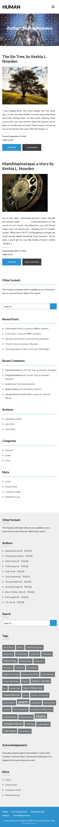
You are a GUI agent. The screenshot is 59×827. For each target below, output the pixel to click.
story (10, 254)
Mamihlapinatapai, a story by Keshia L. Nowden (28, 166)
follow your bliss (25, 661)
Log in (8, 481)
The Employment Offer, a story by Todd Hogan (27, 349)
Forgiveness (39, 661)
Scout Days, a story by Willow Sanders (23, 333)
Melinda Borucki (12, 551)
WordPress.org (12, 497)
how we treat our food (30, 674)
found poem (7, 668)
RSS (26, 551)
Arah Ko (9, 571)
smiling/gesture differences (41, 709)
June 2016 (10, 429)
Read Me (12, 147)
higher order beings (11, 674)
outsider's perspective (39, 695)
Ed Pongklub (11, 597)
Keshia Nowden (12, 586)
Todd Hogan (11, 566)
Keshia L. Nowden (41, 681)
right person (36, 703)
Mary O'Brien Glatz (14, 592)
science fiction (49, 703)
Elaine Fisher (11, 561)
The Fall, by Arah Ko (25, 384)
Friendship (20, 668)
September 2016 (13, 419)
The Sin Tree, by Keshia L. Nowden (24, 59)
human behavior (47, 674)
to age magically (43, 724)
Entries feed (11, 486)
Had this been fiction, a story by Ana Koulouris (27, 338)
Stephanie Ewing (13, 556)
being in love (8, 654)
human (11, 7)
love (5, 688)
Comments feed (13, 491)
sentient (6, 709)
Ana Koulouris (12, 576)
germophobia (32, 668)
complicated (34, 654)
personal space (9, 703)
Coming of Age (21, 654)
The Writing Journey (21, 815)
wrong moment (24, 731)
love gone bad (15, 688)
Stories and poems (19, 812)
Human (5, 812)
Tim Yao (9, 602)
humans (25, 681)
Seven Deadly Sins (20, 709)
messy (25, 695)
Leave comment (32, 262)
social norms (9, 716)
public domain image (47, 821)
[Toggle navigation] (53, 7)
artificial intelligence (34, 647)
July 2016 (9, 424)
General (9, 450)
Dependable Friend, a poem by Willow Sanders (27, 328)
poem (10, 140)
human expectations (11, 681)
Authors (5, 815)
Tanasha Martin (12, 581)
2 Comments (32, 147)
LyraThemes (34, 823)
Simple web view (37, 812)
